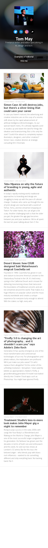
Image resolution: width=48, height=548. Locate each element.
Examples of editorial (23, 56)
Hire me (24, 60)
